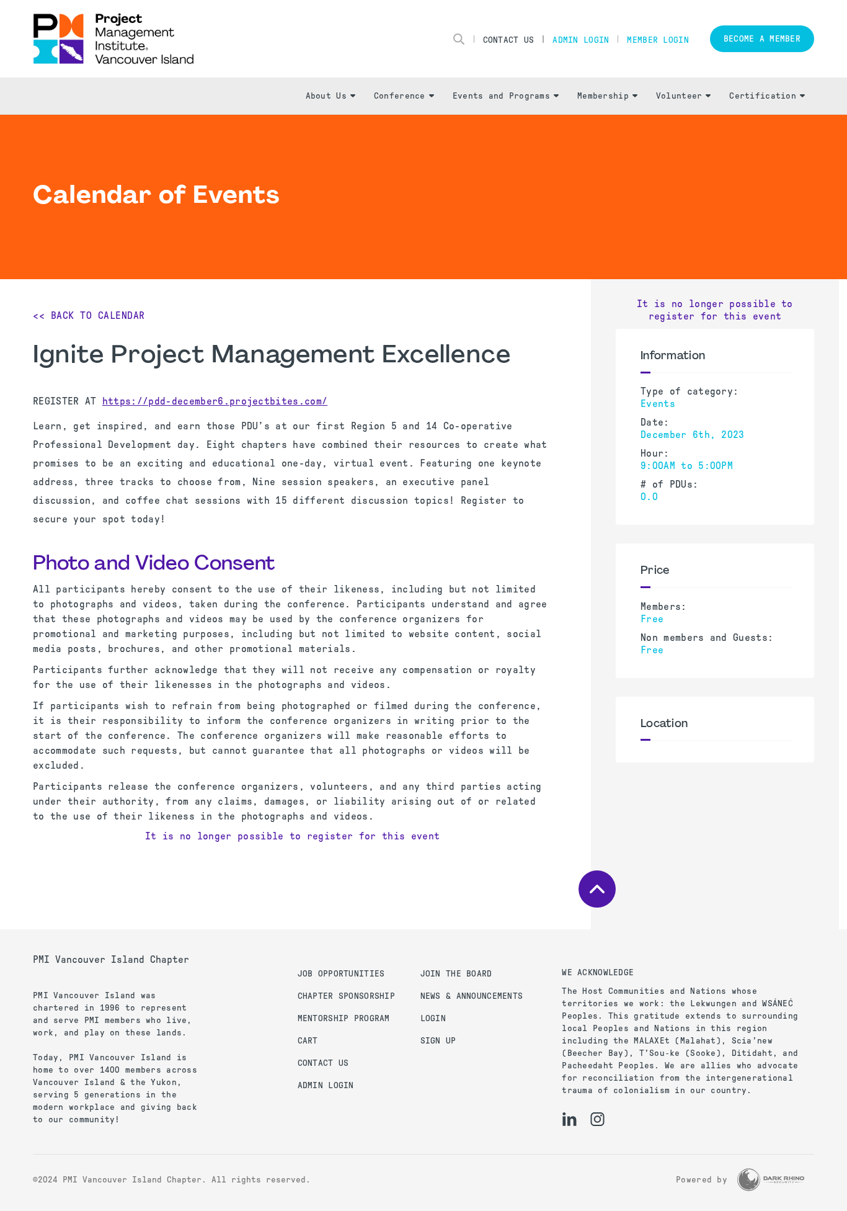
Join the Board (456, 973)
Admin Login (580, 40)
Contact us (323, 1063)
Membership (603, 96)
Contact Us (508, 40)
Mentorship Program (344, 1018)
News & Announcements (471, 996)
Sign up (438, 1040)
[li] (569, 1119)
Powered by (701, 1179)
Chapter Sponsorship (346, 996)
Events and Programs (501, 96)
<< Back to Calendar (89, 315)
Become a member (762, 38)
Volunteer (679, 96)
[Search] (459, 39)
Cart (308, 1040)
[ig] (597, 1119)
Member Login (657, 40)
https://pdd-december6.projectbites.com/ (214, 401)
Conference (399, 96)
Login (433, 1018)
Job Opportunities (341, 973)
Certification (762, 96)
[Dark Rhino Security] (770, 1179)
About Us (326, 96)
